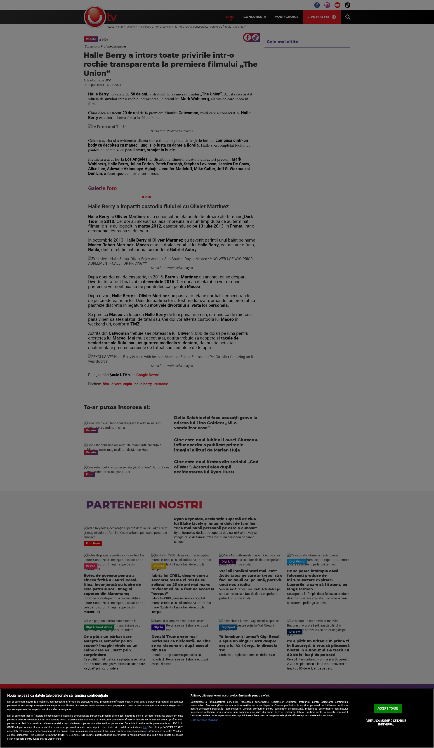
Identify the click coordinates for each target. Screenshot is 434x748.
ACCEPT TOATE (387, 708)
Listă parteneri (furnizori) (205, 720)
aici (145, 727)
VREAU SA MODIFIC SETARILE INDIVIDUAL (386, 722)
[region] (217, 718)
